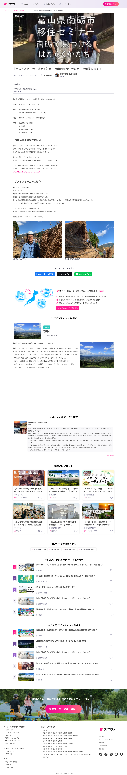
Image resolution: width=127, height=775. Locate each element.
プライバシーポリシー (106, 739)
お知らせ (8, 764)
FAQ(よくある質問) (11, 762)
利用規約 (101, 736)
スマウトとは (9, 730)
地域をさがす (9, 735)
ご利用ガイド (9, 751)
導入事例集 (8, 754)
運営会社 (101, 749)
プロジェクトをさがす (12, 732)
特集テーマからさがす (12, 738)
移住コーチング (10, 743)
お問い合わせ (103, 746)
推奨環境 (101, 743)
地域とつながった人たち (13, 741)
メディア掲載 (9, 767)
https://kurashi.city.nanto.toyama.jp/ (26, 172)
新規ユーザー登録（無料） (63, 709)
